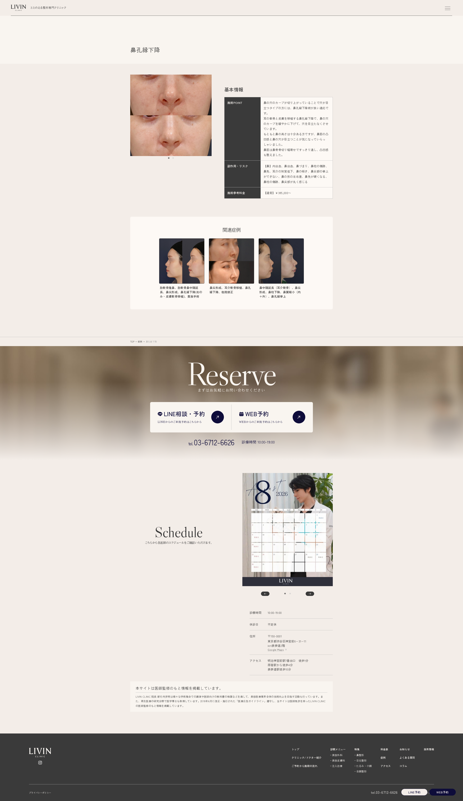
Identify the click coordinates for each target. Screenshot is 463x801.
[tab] (168, 158)
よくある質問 (407, 757)
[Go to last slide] (265, 594)
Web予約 (442, 792)
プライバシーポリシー (40, 793)
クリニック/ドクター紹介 (307, 757)
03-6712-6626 (384, 792)
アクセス (386, 766)
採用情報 (429, 749)
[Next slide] (310, 594)
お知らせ (405, 749)
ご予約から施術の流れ (304, 766)
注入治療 (337, 766)
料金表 (384, 749)
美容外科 (337, 755)
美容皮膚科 (338, 760)
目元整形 (361, 760)
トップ (295, 749)
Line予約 (414, 792)
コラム (403, 766)
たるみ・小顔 (364, 766)
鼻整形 (360, 755)
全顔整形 (361, 771)
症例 (140, 341)
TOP (132, 341)
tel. (211, 442)
